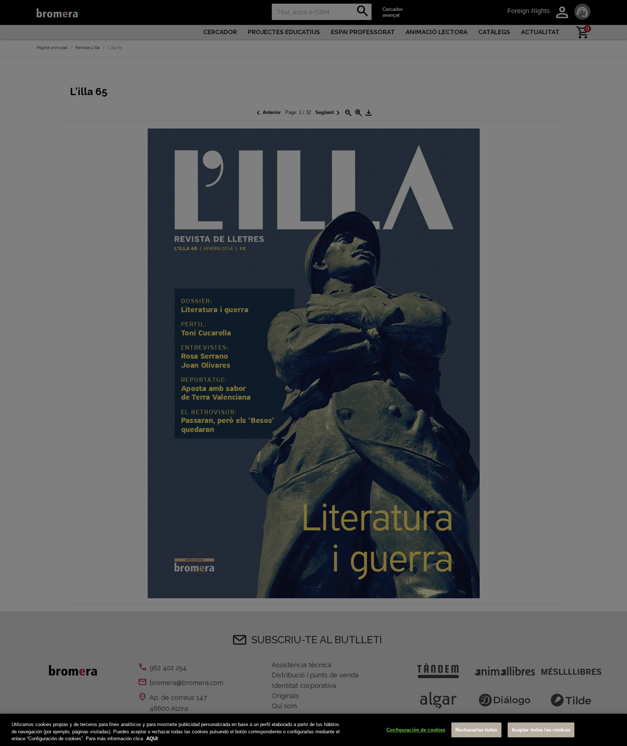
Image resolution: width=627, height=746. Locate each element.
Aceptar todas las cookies (541, 730)
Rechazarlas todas (476, 730)
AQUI (152, 738)
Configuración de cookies (415, 730)
